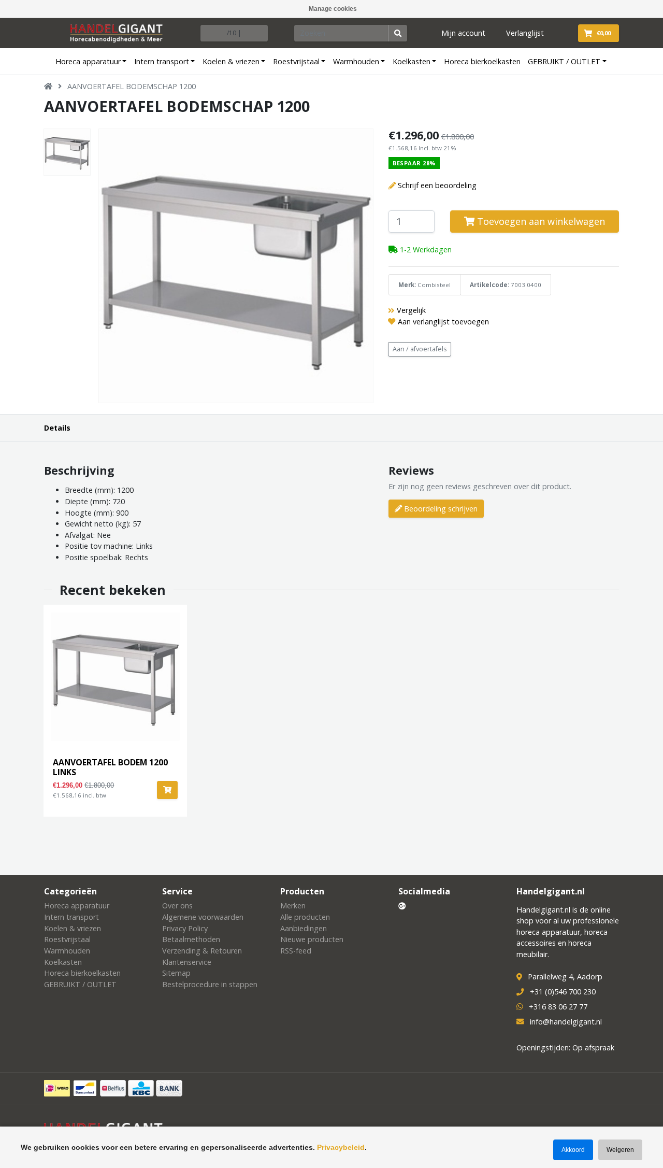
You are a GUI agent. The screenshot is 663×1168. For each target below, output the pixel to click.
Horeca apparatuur (88, 61)
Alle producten (305, 917)
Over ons (177, 905)
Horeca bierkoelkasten (482, 61)
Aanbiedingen (303, 928)
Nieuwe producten (311, 939)
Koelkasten (411, 61)
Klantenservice (186, 962)
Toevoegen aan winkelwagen (539, 221)
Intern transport (161, 61)
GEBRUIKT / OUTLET (564, 61)
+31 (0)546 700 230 (563, 991)
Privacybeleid (341, 1147)
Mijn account (463, 33)
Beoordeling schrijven (440, 509)
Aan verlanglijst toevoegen (443, 321)
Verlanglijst (525, 33)
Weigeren (620, 1149)
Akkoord (573, 1149)
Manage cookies (333, 8)
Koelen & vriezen (231, 61)
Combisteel (434, 285)
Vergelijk (411, 310)
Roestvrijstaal (296, 61)
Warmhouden (356, 61)
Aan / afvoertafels (420, 349)
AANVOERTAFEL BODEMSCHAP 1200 (131, 86)
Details (57, 428)
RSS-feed (295, 951)
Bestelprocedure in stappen (209, 984)
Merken (293, 905)
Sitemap (176, 973)
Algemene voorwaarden (202, 917)
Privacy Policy (185, 928)
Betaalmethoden (191, 939)
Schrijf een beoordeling (437, 185)
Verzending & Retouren (202, 951)
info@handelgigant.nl (566, 1022)
